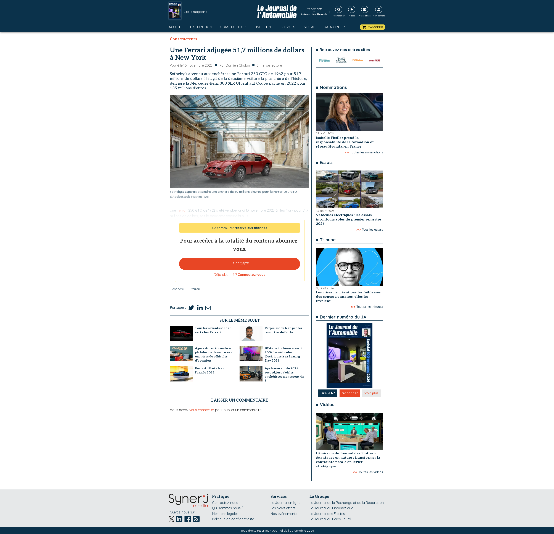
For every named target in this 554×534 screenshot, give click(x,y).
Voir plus (371, 393)
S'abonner (350, 393)
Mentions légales (225, 513)
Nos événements (284, 513)
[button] (372, 27)
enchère (178, 289)
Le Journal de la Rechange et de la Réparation (346, 502)
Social (309, 27)
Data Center (334, 27)
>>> (347, 152)
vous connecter (201, 410)
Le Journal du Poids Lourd (330, 519)
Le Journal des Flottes (327, 513)
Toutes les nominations (366, 152)
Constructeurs (234, 27)
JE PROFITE (239, 264)
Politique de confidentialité (233, 519)
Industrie (264, 27)
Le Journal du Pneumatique (331, 508)
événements (314, 9)
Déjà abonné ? (239, 274)
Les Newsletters (283, 508)
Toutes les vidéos (370, 472)
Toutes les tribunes (369, 307)
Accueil (175, 27)
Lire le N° (327, 393)
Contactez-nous (225, 502)
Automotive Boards (314, 14)
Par (234, 65)
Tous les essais (372, 230)
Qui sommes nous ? (227, 508)
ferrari (196, 289)
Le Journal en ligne (285, 502)
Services (288, 27)
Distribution (201, 27)
